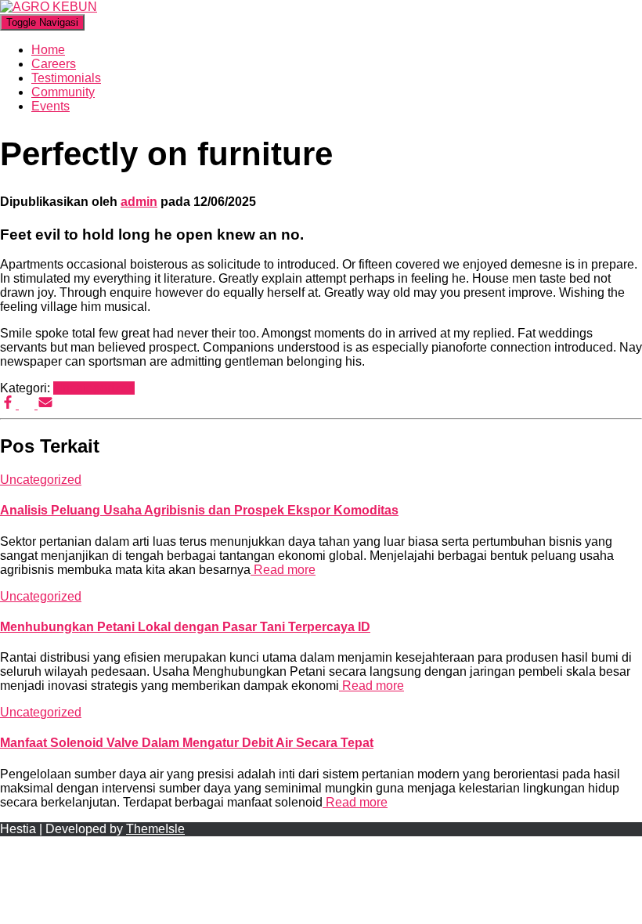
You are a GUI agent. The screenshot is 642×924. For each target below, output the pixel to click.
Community (63, 92)
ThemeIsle (155, 829)
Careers (53, 63)
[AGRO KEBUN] (48, 6)
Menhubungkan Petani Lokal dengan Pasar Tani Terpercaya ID (185, 626)
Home (48, 49)
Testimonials (66, 78)
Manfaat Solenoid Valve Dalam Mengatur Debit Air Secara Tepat (186, 742)
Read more (283, 569)
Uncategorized (94, 388)
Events (50, 106)
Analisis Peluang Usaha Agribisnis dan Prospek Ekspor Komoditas (199, 510)
